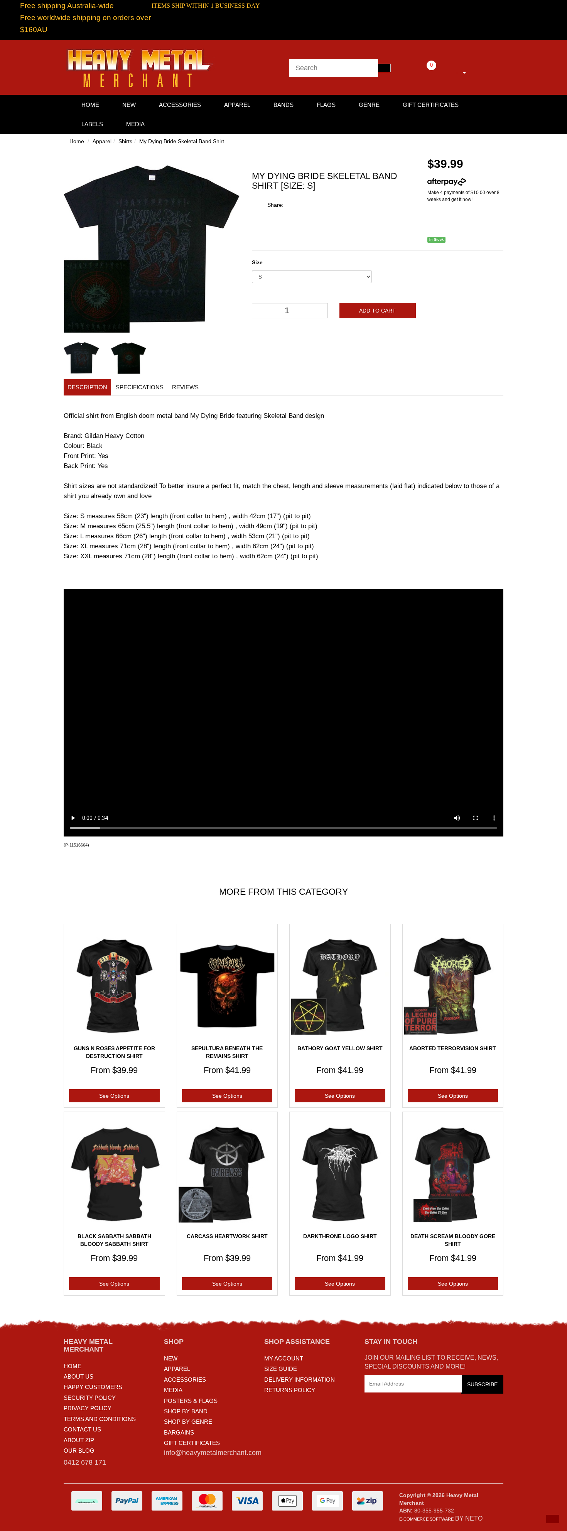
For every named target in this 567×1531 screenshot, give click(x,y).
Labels (92, 124)
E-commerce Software (426, 1519)
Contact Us (82, 1429)
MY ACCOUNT (283, 1358)
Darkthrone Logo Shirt (340, 1236)
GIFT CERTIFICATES (192, 1443)
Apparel (237, 104)
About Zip (79, 1440)
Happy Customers (93, 1387)
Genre (369, 104)
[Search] (384, 68)
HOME (90, 104)
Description (87, 387)
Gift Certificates (431, 104)
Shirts (125, 141)
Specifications (140, 387)
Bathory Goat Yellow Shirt (340, 1048)
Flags (326, 104)
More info (476, 181)
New (129, 104)
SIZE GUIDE (280, 1368)
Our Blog (79, 1450)
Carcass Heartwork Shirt (227, 1236)
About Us (78, 1376)
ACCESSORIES (185, 1379)
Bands (283, 104)
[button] (552, 1519)
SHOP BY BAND (186, 1411)
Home (76, 141)
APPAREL (177, 1368)
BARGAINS (179, 1432)
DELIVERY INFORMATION (299, 1379)
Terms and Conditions (100, 1419)
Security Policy (90, 1397)
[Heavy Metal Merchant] (141, 67)
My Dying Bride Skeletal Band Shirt (181, 141)
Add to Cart (377, 311)
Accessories (180, 104)
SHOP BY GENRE (188, 1421)
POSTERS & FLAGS (191, 1401)
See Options (114, 1096)
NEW (170, 1358)
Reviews (185, 387)
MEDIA (173, 1390)
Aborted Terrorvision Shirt (452, 1048)
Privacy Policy (87, 1408)
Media (135, 124)
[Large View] (81, 358)
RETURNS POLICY (289, 1390)
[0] (420, 71)
